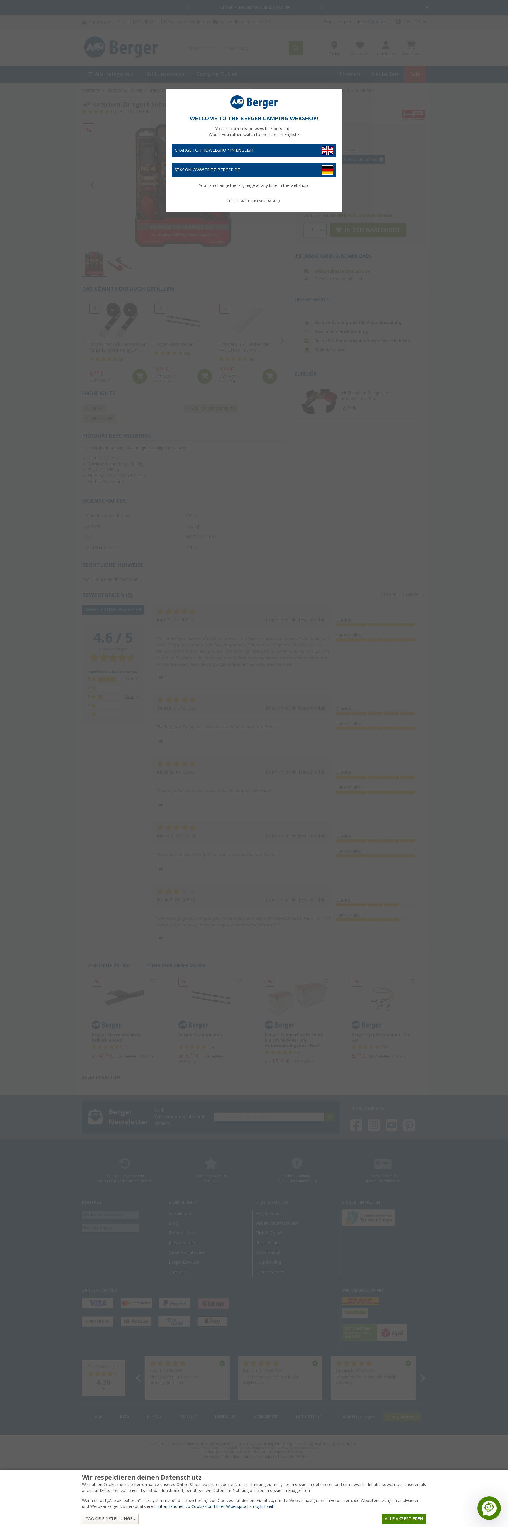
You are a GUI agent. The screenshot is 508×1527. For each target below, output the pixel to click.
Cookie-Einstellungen (110, 1518)
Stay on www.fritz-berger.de (207, 169)
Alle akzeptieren (404, 1518)
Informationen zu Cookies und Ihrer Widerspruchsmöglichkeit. (215, 1506)
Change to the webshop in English (214, 150)
